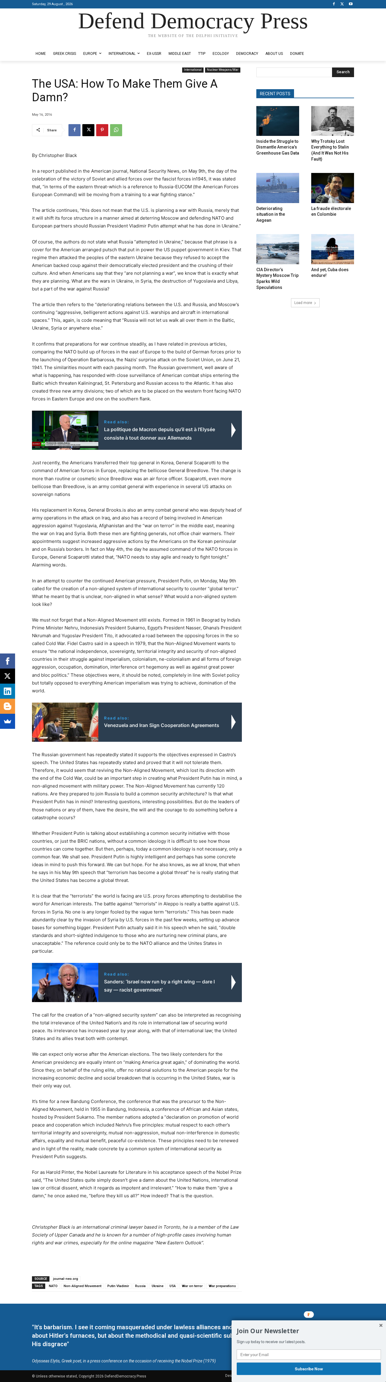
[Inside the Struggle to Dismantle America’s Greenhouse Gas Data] (277, 121)
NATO (53, 1286)
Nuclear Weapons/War (223, 69)
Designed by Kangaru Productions (55, 41)
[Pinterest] (102, 130)
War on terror (192, 1286)
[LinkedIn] (7, 691)
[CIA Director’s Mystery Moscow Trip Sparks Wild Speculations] (277, 249)
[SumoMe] (7, 721)
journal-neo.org (65, 1279)
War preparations (222, 1286)
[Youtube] (350, 4)
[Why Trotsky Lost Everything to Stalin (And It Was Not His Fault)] (332, 121)
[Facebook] (334, 4)
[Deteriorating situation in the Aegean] (277, 188)
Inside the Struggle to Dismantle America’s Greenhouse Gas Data (277, 147)
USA (172, 1286)
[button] (309, 1331)
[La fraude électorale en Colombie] (332, 188)
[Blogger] (7, 706)
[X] (342, 4)
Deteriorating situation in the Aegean (270, 214)
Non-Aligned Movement (82, 1286)
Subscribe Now (309, 1368)
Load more (303, 303)
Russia (140, 1286)
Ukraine (157, 1286)
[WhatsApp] (116, 130)
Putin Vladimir (118, 1286)
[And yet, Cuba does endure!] (332, 249)
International (193, 69)
